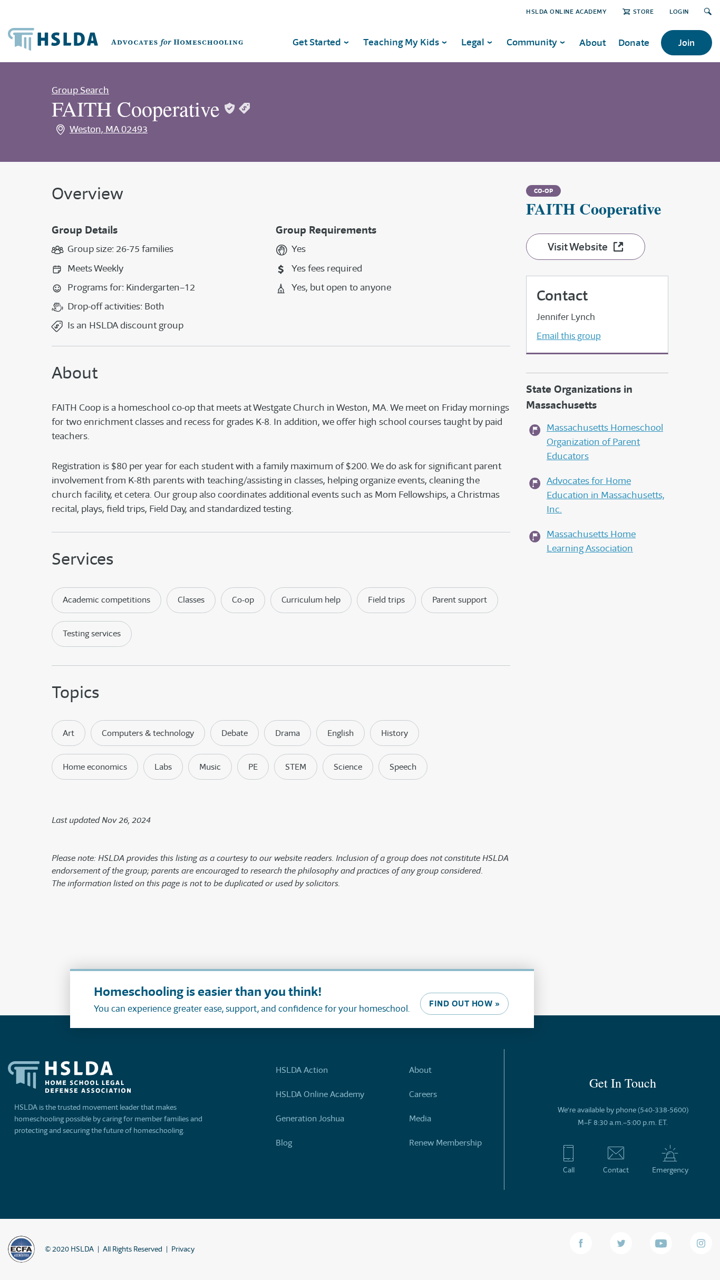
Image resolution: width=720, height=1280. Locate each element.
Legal (472, 42)
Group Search (80, 90)
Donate (633, 42)
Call (569, 1170)
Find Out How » (464, 1003)
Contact (616, 1170)
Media (420, 1118)
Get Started (317, 42)
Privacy (182, 1249)
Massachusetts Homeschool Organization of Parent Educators (605, 442)
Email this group (569, 336)
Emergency (670, 1170)
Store (643, 11)
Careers (423, 1094)
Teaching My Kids (401, 42)
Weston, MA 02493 (109, 129)
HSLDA (82, 1249)
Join (686, 43)
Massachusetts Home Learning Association (591, 541)
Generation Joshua (310, 1118)
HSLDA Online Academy (566, 11)
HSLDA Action (302, 1069)
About (592, 42)
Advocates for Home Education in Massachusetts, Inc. (606, 495)
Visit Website (578, 247)
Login (679, 11)
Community (532, 42)
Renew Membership (445, 1142)
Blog (284, 1142)
